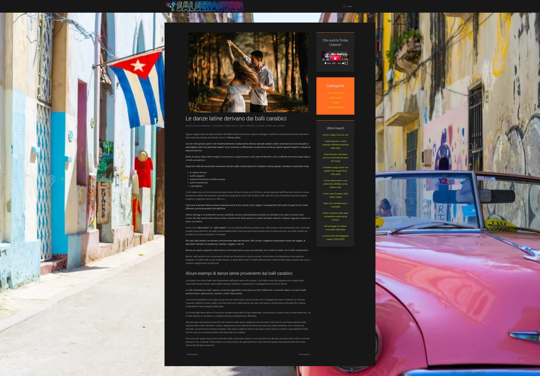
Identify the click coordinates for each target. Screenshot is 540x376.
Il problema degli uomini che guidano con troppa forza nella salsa (335, 170)
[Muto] (343, 63)
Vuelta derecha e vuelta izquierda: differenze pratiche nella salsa (335, 144)
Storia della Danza (275, 126)
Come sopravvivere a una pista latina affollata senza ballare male (335, 184)
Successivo (304, 354)
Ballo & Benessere (335, 93)
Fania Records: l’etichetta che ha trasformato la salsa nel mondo (335, 157)
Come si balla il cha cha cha (335, 135)
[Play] (325, 63)
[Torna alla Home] (204, 6)
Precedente (193, 354)
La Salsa (260, 126)
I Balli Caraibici (247, 126)
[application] (335, 58)
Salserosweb (203, 126)
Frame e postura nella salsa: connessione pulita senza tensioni (335, 216)
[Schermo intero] (346, 63)
